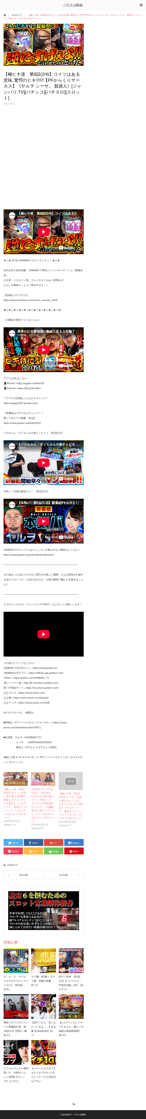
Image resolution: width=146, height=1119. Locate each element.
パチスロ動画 (73, 5)
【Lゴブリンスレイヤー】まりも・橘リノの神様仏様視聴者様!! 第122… (71, 1028)
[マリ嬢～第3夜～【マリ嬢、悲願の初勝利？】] (43, 960)
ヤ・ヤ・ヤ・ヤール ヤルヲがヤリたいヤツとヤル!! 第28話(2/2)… (16, 983)
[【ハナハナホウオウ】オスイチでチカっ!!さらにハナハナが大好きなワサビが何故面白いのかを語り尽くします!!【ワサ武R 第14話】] (43, 1052)
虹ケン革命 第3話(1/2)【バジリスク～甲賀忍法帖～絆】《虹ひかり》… (71, 983)
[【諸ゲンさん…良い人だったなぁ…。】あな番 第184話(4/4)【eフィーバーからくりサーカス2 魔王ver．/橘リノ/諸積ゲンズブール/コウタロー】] (43, 1006)
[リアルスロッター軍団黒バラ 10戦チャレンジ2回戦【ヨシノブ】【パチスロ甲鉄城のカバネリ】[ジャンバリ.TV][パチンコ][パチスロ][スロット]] (16, 1052)
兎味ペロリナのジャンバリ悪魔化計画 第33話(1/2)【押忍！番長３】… (16, 1028)
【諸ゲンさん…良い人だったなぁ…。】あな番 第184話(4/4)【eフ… (43, 1028)
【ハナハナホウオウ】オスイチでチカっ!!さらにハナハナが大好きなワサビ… (43, 1074)
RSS (73, 1103)
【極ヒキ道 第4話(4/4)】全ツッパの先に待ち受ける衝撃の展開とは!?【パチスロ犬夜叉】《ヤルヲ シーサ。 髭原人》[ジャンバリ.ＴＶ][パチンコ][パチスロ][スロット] (15, 803)
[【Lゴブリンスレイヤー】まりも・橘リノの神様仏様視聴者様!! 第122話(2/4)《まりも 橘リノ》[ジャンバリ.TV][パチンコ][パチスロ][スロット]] (71, 1006)
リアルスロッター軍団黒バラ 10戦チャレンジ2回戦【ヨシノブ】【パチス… (16, 1074)
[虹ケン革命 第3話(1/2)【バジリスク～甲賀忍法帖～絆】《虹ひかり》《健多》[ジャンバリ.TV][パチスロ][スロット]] (71, 960)
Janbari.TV (16, 15)
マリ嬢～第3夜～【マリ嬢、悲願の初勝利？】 (43, 981)
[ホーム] (5, 14)
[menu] (141, 5)
